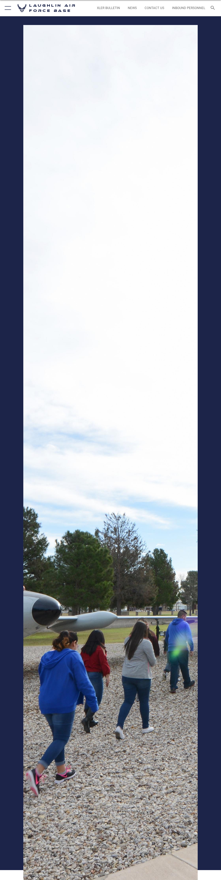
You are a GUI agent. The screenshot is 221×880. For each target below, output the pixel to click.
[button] (7, 8)
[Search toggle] (213, 8)
